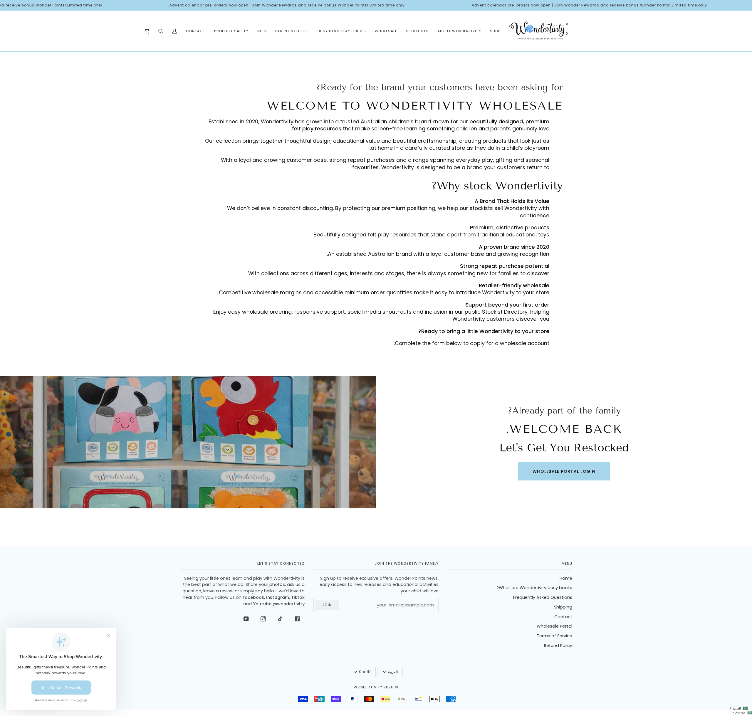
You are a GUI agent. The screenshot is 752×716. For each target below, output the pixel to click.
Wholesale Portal (554, 626)
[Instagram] (263, 619)
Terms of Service (554, 636)
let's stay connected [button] (281, 563)
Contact (563, 617)
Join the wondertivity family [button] (406, 563)
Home (566, 578)
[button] (495, 31)
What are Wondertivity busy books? (534, 588)
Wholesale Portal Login (564, 471)
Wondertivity (368, 687)
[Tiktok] (280, 619)
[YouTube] (246, 619)
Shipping (563, 607)
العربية (393, 671)
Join (327, 604)
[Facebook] (297, 619)
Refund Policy (558, 645)
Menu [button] (567, 563)
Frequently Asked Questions (542, 597)
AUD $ (365, 671)
